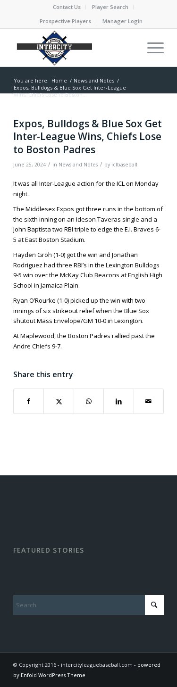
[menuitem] (67, 7)
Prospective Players (65, 21)
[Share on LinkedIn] (118, 401)
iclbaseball (124, 164)
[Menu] (151, 47)
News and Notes (78, 164)
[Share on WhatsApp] (88, 401)
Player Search (110, 6)
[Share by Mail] (148, 401)
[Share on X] (58, 401)
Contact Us (67, 6)
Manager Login (122, 21)
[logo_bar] (73, 47)
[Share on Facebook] (28, 401)
